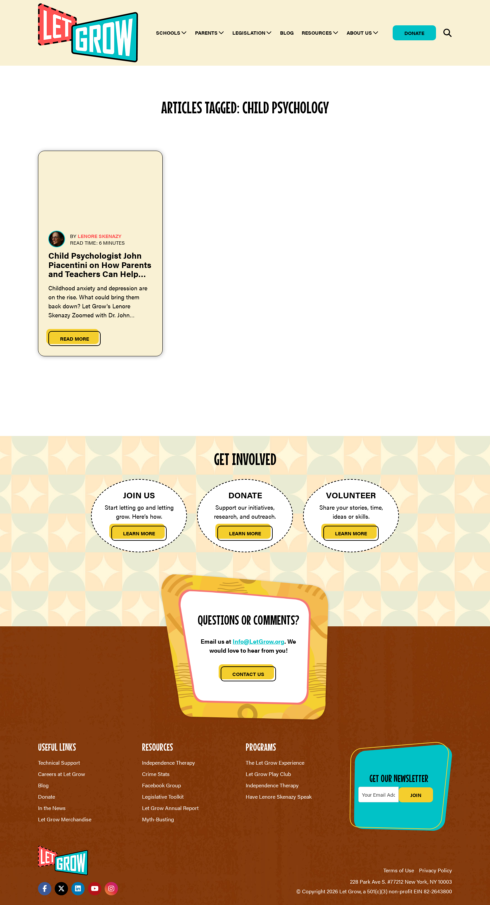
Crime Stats (156, 774)
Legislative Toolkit (163, 796)
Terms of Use (398, 870)
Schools (168, 32)
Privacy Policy (435, 870)
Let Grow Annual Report (170, 808)
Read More (74, 338)
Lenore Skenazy (99, 235)
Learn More (139, 533)
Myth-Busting (158, 819)
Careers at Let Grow (61, 774)
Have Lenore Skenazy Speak (279, 796)
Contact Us (248, 673)
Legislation (248, 32)
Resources (317, 32)
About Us (359, 32)
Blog (287, 32)
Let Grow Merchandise (64, 819)
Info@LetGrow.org (258, 641)
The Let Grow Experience (275, 762)
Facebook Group (161, 785)
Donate (414, 32)
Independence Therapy (168, 762)
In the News (52, 808)
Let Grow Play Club (268, 774)
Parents (206, 32)
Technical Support (59, 762)
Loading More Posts (245, 396)
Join (415, 794)
